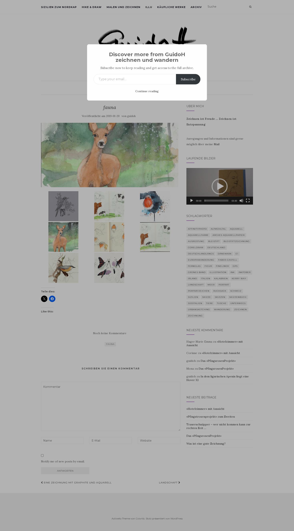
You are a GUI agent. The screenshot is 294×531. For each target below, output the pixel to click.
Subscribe (188, 79)
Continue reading (147, 91)
